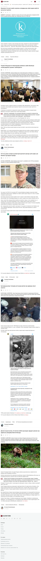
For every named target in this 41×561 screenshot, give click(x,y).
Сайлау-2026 (6, 4)
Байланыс (2, 555)
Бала (7, 277)
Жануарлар (21, 504)
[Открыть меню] (39, 1)
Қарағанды (8, 421)
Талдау (2, 528)
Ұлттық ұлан (12, 277)
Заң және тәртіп (36, 4)
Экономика (3, 530)
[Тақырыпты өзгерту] (35, 1)
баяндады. (3, 139)
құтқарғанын (27, 273)
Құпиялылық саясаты (5, 541)
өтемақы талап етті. (27, 140)
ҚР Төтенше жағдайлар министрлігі (24, 421)
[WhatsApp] (3, 12)
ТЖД (13, 421)
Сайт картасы (3, 553)
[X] (9, 12)
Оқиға (2, 56)
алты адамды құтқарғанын (20, 412)
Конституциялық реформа (17, 4)
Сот (11, 144)
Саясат (2, 526)
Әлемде (2, 533)
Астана (2, 144)
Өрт (17, 277)
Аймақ (7, 56)
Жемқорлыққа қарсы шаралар (6, 545)
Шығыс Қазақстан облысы (11, 504)
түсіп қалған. (25, 500)
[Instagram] (1, 12)
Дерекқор (30, 4)
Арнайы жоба (25, 4)
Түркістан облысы (14, 56)
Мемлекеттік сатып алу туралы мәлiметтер (9, 547)
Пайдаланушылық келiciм (5, 539)
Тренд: (2, 4)
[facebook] (9, 518)
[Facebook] (7, 12)
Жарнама (2, 558)
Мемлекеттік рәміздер (5, 543)
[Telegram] (5, 12)
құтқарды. (26, 414)
